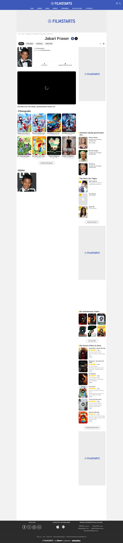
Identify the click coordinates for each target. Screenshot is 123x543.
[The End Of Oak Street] (83, 405)
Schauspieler (28, 33)
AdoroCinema (95, 528)
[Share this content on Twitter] (76, 38)
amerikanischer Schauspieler (39, 33)
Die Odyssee (92, 374)
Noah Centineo (93, 181)
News (47, 8)
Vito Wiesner (92, 194)
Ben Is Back (92, 143)
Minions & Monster (94, 412)
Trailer (90, 357)
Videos (55, 8)
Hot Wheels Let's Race (54, 133)
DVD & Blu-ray (77, 8)
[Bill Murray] (83, 169)
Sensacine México (89, 530)
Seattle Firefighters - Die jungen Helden (69, 156)
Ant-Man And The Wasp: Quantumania (69, 133)
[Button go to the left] (100, 44)
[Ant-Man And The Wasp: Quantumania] (69, 122)
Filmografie (24, 111)
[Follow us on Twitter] (29, 527)
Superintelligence (54, 156)
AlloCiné (81, 526)
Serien (39, 8)
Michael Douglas (93, 150)
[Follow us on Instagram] (34, 527)
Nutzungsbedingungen (59, 536)
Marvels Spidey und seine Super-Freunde (39, 133)
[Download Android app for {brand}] (64, 526)
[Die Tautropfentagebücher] (24, 145)
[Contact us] (39, 527)
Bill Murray (92, 164)
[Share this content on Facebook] (72, 38)
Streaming (65, 8)
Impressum (49, 536)
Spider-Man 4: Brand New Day (97, 348)
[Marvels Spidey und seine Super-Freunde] (39, 122)
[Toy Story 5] (83, 392)
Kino (32, 8)
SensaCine (96, 526)
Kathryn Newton (93, 137)
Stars (23, 33)
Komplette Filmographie (47, 163)
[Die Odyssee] (83, 379)
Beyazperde (82, 528)
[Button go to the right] (104, 44)
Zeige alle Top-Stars (92, 222)
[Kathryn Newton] (83, 143)
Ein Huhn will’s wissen (39, 156)
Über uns (39, 536)
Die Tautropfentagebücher (24, 156)
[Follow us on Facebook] (24, 527)
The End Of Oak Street (95, 399)
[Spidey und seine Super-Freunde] (24, 122)
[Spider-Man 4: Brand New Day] (83, 353)
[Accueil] (61, 3)
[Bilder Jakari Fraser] (26, 182)
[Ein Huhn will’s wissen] (39, 145)
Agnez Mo (91, 206)
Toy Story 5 (92, 386)
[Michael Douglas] (83, 156)
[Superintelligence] (54, 145)
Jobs (44, 536)
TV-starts (89, 8)
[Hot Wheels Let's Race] (54, 122)
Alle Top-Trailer (92, 341)
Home (19, 33)
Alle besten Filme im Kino (92, 427)
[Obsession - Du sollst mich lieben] (83, 366)
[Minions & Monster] (83, 417)
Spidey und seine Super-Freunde (24, 133)
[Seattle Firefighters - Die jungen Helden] (69, 145)
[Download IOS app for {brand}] (58, 526)
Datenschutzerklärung (71, 536)
